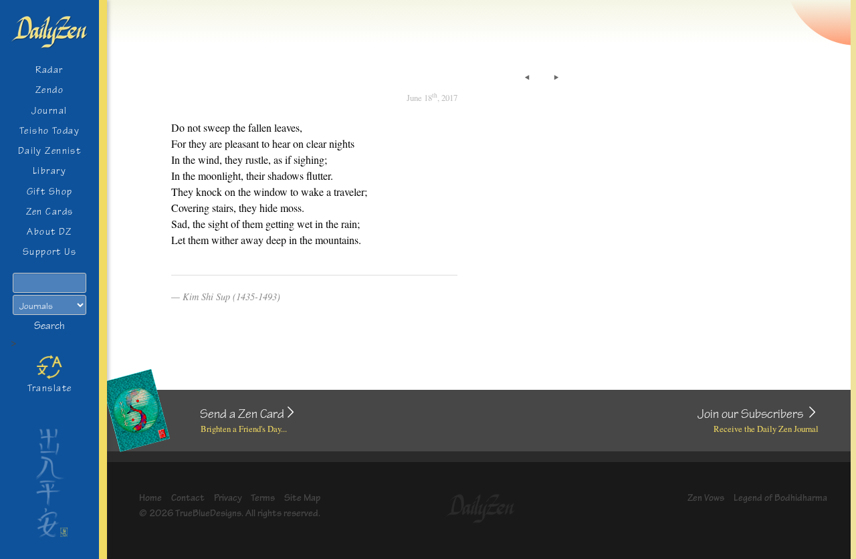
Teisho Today (49, 130)
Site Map (302, 498)
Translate (49, 388)
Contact (188, 498)
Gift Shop (50, 191)
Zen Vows (705, 498)
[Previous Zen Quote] (527, 77)
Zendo (49, 90)
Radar (49, 70)
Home (150, 498)
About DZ (49, 231)
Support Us (49, 251)
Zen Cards (50, 211)
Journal (49, 110)
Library (49, 171)
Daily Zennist (50, 150)
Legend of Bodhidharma (780, 498)
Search (49, 326)
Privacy (228, 498)
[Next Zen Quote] (556, 77)
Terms (263, 498)
